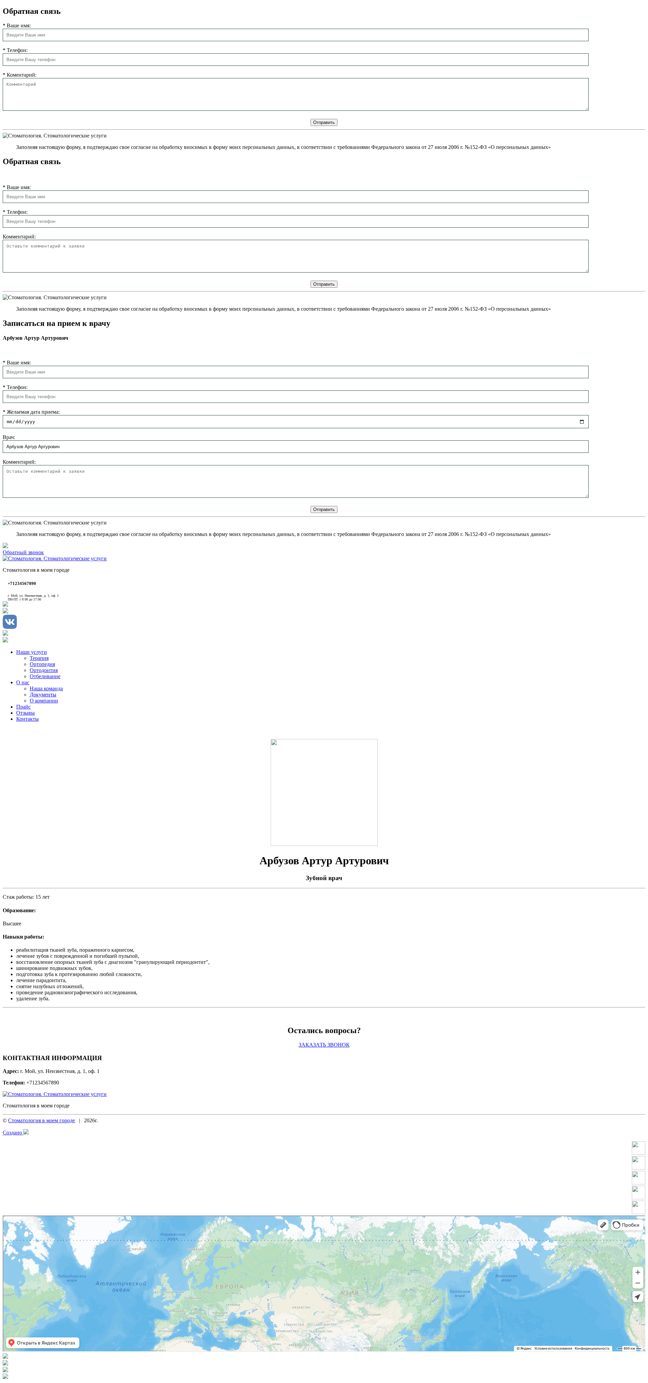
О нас (22, 682)
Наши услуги (31, 652)
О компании (44, 700)
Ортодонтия (44, 670)
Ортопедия (42, 664)
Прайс (23, 707)
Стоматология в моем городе (41, 1120)
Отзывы (25, 713)
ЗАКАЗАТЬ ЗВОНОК (324, 1045)
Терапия (39, 658)
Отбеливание (45, 676)
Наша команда (46, 688)
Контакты (27, 719)
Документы (43, 694)
